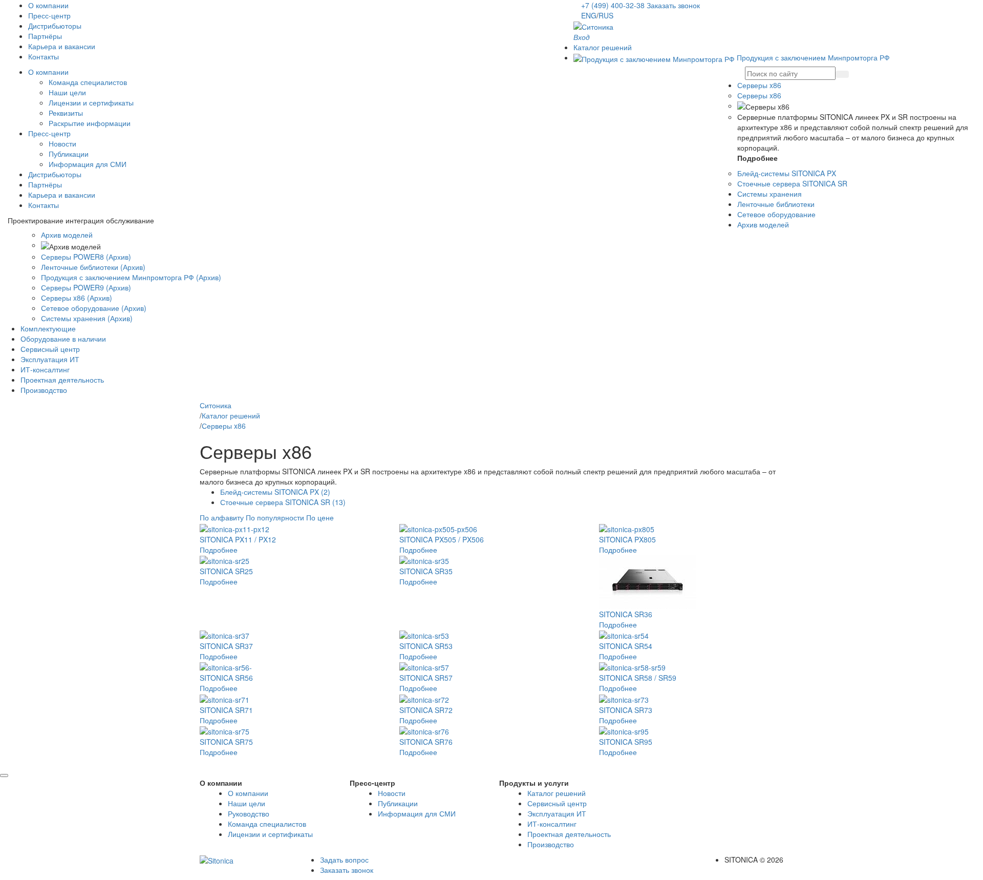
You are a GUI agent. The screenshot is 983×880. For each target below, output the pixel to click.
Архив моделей (67, 234)
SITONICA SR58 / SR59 (637, 678)
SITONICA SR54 (625, 646)
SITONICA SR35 (426, 571)
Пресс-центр (49, 15)
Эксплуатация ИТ (556, 813)
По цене (320, 517)
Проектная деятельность (569, 834)
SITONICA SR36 (625, 614)
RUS (606, 15)
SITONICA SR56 (226, 678)
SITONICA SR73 (625, 710)
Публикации (69, 154)
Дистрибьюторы (54, 25)
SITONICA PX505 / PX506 (441, 539)
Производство (550, 844)
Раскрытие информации (90, 123)
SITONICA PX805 (627, 539)
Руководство (248, 813)
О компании (48, 5)
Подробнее (219, 549)
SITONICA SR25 (226, 571)
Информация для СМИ (87, 164)
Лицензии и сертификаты (91, 102)
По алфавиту (222, 517)
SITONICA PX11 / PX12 (238, 539)
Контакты (43, 56)
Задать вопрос (344, 859)
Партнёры (45, 36)
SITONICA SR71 (226, 710)
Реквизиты (66, 113)
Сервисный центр (557, 803)
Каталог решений (556, 793)
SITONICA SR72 (426, 710)
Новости (62, 143)
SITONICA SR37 (226, 646)
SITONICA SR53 (426, 646)
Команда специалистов (88, 82)
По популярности (276, 517)
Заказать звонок (673, 5)
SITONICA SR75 (226, 742)
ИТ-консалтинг (551, 824)
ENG (588, 15)
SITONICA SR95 (625, 742)
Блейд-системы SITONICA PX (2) (275, 492)
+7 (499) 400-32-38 (614, 5)
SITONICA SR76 (426, 742)
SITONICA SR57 (426, 678)
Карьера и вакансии (61, 46)
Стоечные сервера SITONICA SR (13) (283, 502)
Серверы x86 (759, 95)
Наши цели (67, 92)
